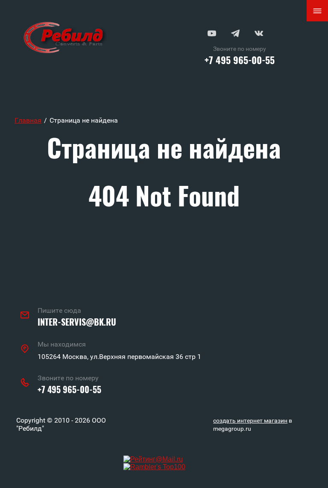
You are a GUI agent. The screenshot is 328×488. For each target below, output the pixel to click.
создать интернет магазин (250, 420)
